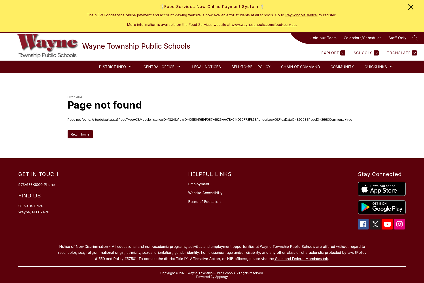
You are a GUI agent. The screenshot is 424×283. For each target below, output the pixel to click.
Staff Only (397, 38)
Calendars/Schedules (363, 38)
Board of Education (204, 201)
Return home (80, 134)
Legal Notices (206, 67)
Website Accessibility (205, 193)
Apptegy (221, 277)
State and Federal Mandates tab (301, 258)
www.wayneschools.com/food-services (264, 24)
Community (342, 67)
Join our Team (323, 38)
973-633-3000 (30, 184)
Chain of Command (300, 67)
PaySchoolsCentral (301, 15)
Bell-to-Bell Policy (251, 67)
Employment (198, 184)
